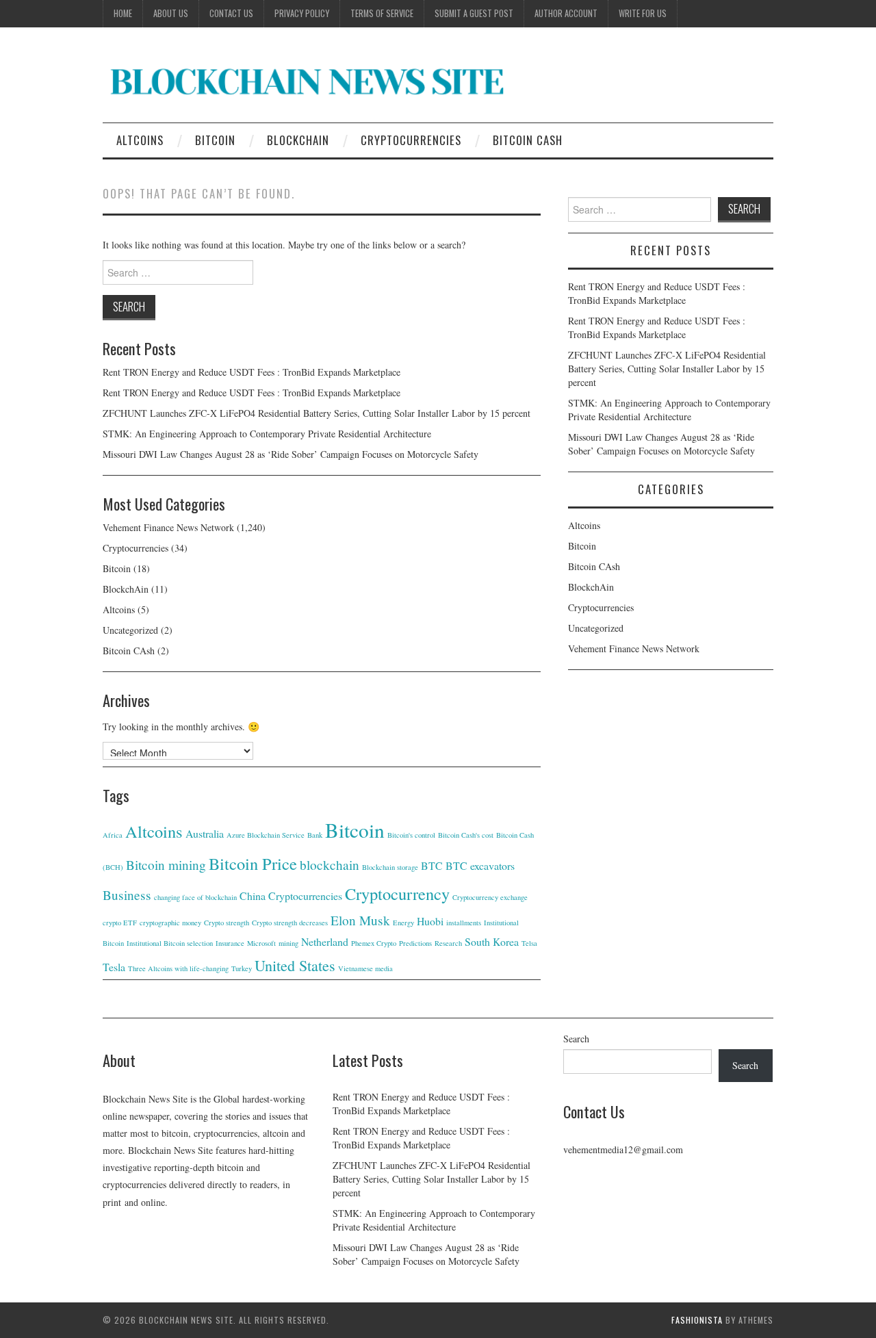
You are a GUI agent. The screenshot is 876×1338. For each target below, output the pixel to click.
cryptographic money (170, 922)
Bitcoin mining (166, 864)
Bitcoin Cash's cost (465, 835)
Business (127, 894)
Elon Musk (360, 920)
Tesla (114, 967)
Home (123, 13)
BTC (432, 865)
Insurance (230, 943)
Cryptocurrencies (411, 140)
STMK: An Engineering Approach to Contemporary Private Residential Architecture (267, 433)
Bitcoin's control (411, 835)
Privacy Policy (301, 13)
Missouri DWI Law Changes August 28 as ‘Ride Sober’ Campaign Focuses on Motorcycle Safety (290, 454)
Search (576, 1038)
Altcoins (140, 140)
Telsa (529, 943)
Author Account (565, 13)
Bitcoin (215, 140)
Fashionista (697, 1319)
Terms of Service (381, 13)
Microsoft (261, 943)
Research (448, 943)
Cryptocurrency (397, 893)
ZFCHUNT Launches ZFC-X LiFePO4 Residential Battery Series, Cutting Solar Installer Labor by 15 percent (316, 413)
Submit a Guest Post (474, 13)
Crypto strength (226, 922)
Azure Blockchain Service (266, 835)
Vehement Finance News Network (168, 527)
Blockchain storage (390, 867)
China (253, 895)
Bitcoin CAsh (528, 140)
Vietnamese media (365, 968)
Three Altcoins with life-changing (178, 968)
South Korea (492, 941)
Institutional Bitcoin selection (170, 943)
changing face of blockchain (195, 897)
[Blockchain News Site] (308, 80)
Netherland (324, 941)
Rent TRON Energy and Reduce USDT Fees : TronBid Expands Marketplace (251, 371)
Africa (113, 835)
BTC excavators (480, 865)
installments (463, 922)
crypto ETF (120, 922)
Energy (403, 922)
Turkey (241, 968)
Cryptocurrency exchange (490, 897)
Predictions (415, 943)
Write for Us (643, 13)
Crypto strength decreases (290, 922)
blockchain (329, 864)
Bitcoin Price (253, 863)
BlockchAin (298, 140)
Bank (314, 835)
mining (288, 943)
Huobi (430, 921)
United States (295, 965)
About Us (170, 13)
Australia (204, 833)
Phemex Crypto (373, 943)
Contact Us (231, 13)
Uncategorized (130, 629)
